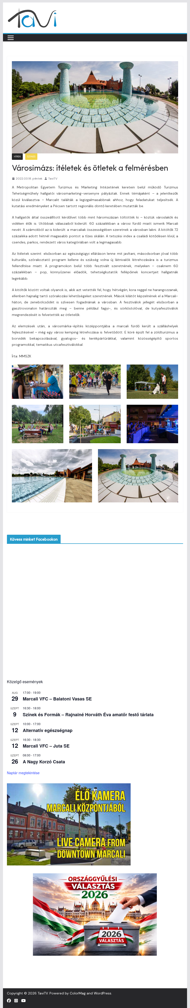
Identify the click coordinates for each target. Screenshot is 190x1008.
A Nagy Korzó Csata (44, 761)
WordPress (102, 993)
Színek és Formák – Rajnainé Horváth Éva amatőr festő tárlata (88, 714)
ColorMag (78, 993)
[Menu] (10, 37)
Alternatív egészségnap (47, 730)
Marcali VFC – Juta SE (46, 746)
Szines (31, 156)
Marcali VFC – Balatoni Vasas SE (57, 699)
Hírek (17, 156)
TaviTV (52, 179)
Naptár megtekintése (23, 772)
